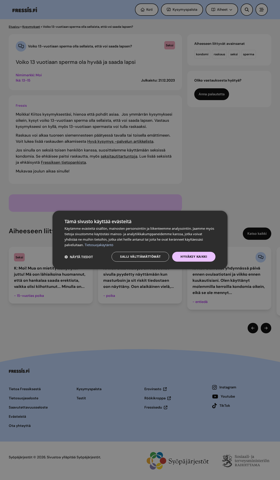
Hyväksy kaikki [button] (193, 256)
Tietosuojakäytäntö (99, 245)
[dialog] (140, 240)
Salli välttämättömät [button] (140, 256)
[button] (79, 256)
